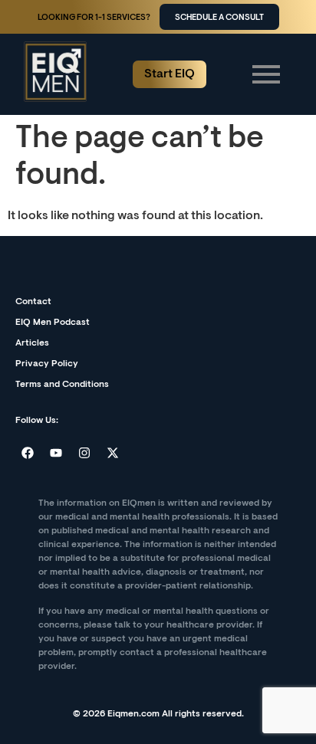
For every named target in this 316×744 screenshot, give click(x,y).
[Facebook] (27, 453)
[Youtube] (56, 453)
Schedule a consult (219, 18)
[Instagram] (84, 453)
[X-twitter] (112, 453)
